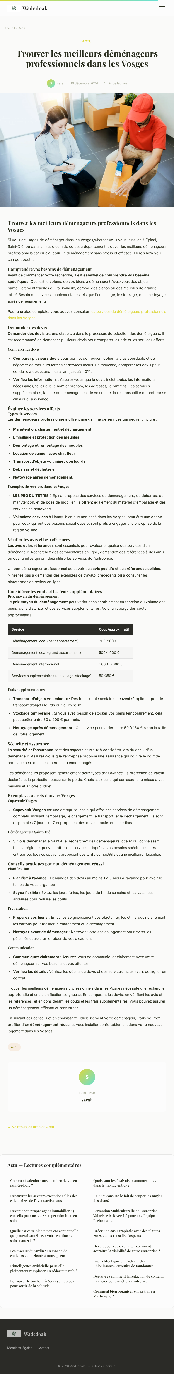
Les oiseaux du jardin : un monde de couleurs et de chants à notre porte (38, 1253)
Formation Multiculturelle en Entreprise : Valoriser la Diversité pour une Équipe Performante (126, 1216)
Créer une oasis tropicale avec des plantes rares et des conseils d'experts (126, 1233)
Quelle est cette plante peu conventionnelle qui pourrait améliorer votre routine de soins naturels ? (44, 1236)
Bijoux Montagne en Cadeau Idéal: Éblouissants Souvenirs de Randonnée (123, 1263)
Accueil (10, 28)
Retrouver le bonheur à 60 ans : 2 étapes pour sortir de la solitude (42, 1283)
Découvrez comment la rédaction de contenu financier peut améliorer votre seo (128, 1278)
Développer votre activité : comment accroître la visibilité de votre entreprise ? (126, 1248)
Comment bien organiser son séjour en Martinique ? (124, 1293)
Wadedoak (35, 8)
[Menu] (162, 8)
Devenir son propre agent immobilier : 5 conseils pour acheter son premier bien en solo (43, 1216)
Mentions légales (19, 1348)
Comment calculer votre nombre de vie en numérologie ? (43, 1183)
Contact (43, 1348)
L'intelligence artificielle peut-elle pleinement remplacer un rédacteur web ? (43, 1268)
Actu (22, 28)
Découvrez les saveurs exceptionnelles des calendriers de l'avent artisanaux (43, 1198)
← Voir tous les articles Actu (31, 1127)
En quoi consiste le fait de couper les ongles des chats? (127, 1198)
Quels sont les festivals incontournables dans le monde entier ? (124, 1183)
